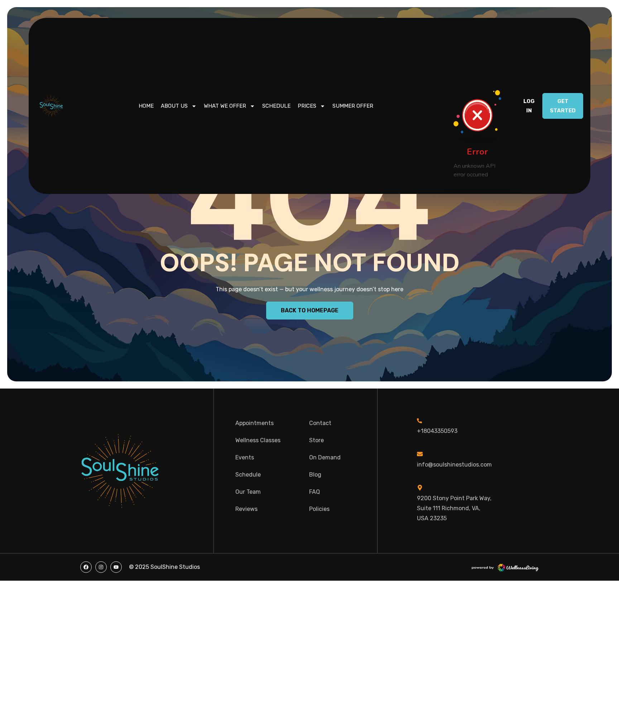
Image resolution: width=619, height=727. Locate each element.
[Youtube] (116, 567)
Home (146, 106)
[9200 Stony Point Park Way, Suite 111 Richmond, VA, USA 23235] (420, 488)
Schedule (276, 106)
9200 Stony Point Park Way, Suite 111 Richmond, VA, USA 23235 (454, 508)
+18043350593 (437, 431)
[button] (529, 106)
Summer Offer (352, 106)
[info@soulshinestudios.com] (420, 454)
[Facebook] (86, 567)
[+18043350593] (419, 420)
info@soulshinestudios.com (454, 464)
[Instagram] (101, 567)
